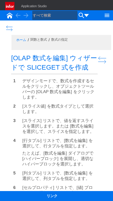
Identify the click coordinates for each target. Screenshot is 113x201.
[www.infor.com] (10, 6)
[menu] (86, 15)
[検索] (81, 15)
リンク (52, 196)
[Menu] (107, 14)
